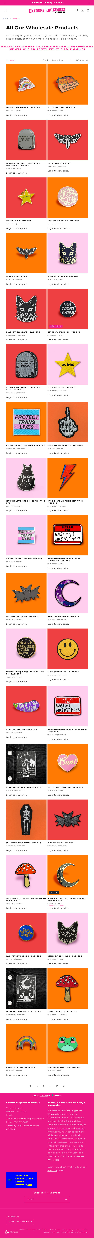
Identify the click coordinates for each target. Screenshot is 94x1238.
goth (68, 1132)
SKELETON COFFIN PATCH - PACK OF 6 (23, 843)
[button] (5, 10)
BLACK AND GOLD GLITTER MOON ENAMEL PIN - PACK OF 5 (67, 899)
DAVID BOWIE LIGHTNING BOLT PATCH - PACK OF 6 (65, 502)
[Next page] (63, 1086)
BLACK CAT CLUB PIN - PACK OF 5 (62, 276)
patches (65, 1128)
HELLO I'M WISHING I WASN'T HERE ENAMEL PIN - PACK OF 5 (63, 560)
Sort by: (46, 60)
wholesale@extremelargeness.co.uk (25, 1118)
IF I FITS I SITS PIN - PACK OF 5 (61, 108)
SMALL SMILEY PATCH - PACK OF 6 (63, 672)
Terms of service (82, 1230)
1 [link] (30, 1086)
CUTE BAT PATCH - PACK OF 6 (61, 843)
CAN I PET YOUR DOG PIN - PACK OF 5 (23, 956)
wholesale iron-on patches (55, 46)
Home (5, 18)
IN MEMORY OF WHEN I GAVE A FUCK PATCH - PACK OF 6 (23, 389)
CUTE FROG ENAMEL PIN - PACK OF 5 (64, 1067)
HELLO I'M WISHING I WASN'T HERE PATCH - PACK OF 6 (67, 731)
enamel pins (53, 1128)
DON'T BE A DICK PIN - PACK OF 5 (21, 729)
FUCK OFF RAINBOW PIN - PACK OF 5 (23, 108)
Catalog (15, 18)
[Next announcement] (89, 2)
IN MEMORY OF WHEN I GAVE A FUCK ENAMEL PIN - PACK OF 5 (23, 164)
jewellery (80, 1128)
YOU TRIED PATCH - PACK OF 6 (61, 388)
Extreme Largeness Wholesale (36, 1230)
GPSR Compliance (69, 1232)
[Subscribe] (66, 1199)
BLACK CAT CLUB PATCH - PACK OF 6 (23, 332)
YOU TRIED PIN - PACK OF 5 (18, 221)
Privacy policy (68, 1230)
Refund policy (55, 1230)
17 (57, 1086)
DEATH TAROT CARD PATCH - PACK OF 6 (24, 787)
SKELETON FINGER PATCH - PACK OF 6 (65, 445)
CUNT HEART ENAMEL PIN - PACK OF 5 (65, 787)
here (30, 1185)
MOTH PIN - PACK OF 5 (16, 276)
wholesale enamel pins (17, 46)
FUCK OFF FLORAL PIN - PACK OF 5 (63, 221)
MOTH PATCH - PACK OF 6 (59, 163)
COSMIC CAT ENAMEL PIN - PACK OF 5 (64, 956)
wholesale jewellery (38, 49)
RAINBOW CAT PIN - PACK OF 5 (20, 1067)
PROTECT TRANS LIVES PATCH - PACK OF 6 (25, 445)
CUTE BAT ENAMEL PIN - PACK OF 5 (22, 616)
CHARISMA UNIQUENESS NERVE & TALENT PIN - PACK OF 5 (25, 673)
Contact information (51, 1232)
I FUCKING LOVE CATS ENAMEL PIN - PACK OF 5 (25, 502)
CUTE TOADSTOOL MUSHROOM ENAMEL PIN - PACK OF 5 (26, 899)
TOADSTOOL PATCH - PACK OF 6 (62, 1012)
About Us (52, 1170)
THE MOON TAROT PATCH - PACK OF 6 (23, 1012)
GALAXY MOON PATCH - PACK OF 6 (63, 616)
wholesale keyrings (70, 49)
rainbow (51, 1135)
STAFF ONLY (83, 1232)
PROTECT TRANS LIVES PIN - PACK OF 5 (24, 558)
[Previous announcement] (4, 2)
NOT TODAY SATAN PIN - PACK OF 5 (63, 332)
